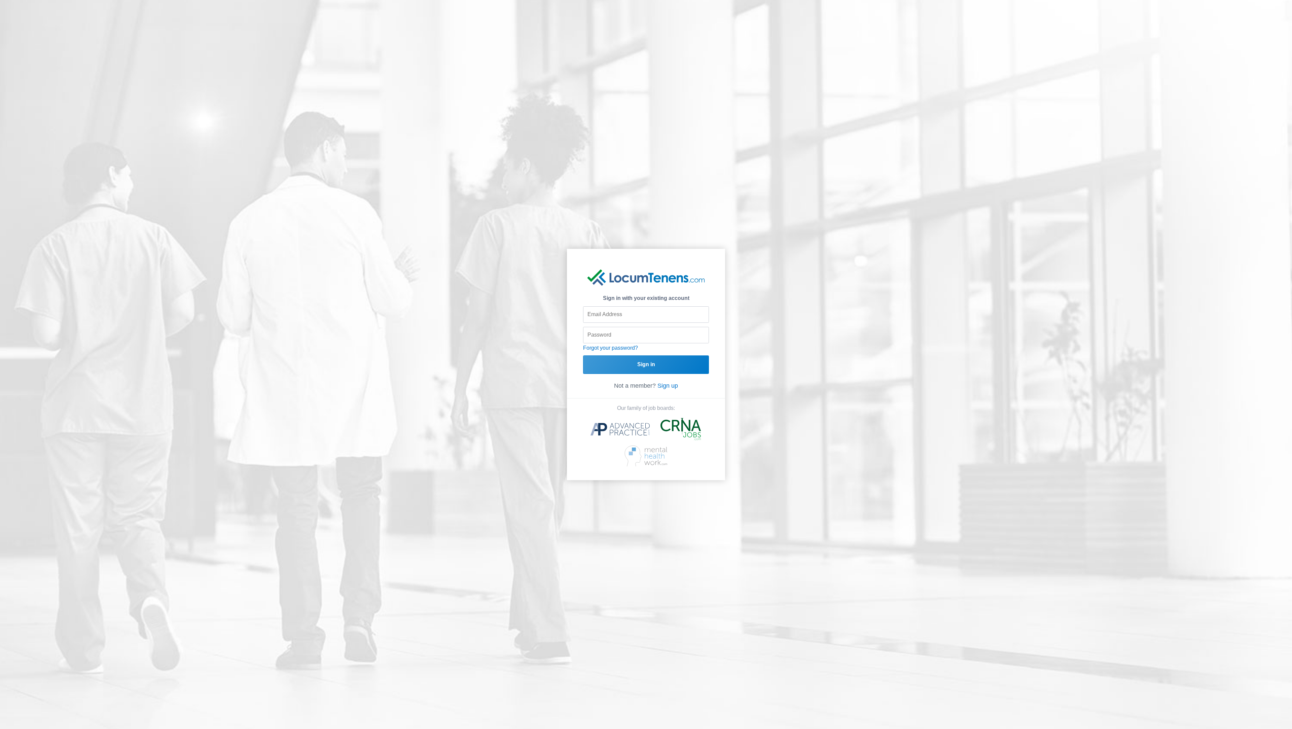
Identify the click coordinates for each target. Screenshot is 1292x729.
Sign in (646, 364)
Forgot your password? (610, 348)
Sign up (667, 385)
